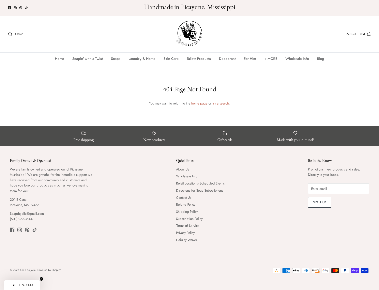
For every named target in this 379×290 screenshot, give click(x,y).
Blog (320, 58)
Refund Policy (185, 204)
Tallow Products (199, 58)
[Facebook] (9, 7)
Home (59, 58)
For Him (250, 58)
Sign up (319, 202)
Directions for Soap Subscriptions (199, 190)
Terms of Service (187, 225)
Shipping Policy (187, 211)
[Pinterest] (20, 7)
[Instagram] (15, 7)
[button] (22, 285)
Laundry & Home (142, 58)
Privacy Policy (185, 232)
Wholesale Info (297, 58)
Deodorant (227, 58)
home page (199, 103)
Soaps (115, 58)
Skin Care (171, 58)
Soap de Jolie (27, 270)
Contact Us (183, 197)
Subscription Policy (189, 218)
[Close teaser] (41, 279)
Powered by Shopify (49, 270)
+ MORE (270, 58)
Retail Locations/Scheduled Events (200, 183)
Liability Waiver (186, 239)
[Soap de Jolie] (189, 34)
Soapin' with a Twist (87, 58)
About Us (182, 169)
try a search (220, 103)
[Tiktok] (26, 7)
